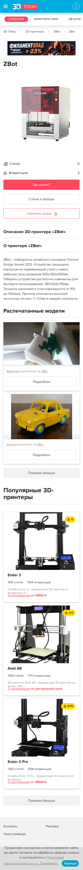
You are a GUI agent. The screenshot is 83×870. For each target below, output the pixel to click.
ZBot (57, 31)
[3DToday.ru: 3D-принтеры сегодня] (25, 8)
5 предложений (19, 782)
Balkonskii (13, 371)
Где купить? (41, 185)
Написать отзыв (39, 213)
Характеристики (46, 19)
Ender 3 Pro (18, 762)
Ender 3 (14, 575)
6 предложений (19, 595)
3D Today (9, 31)
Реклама (15, 49)
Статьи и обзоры (41, 199)
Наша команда (14, 834)
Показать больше (41, 801)
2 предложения (19, 689)
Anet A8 (15, 668)
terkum (11, 444)
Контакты (10, 826)
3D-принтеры (35, 31)
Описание (16, 19)
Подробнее (41, 382)
